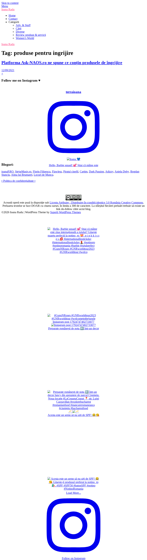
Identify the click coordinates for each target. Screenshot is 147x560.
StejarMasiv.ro (23, 171)
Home (12, 15)
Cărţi (18, 28)
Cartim (83, 171)
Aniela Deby (122, 171)
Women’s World (25, 38)
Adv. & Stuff (23, 25)
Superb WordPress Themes (65, 212)
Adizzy (109, 171)
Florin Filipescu (42, 171)
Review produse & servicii (31, 34)
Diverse (20, 31)
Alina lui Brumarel (21, 174)
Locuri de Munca (43, 174)
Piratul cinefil (70, 171)
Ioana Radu (8, 9)
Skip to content (9, 2)
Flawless (57, 171)
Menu (4, 6)
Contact (13, 18)
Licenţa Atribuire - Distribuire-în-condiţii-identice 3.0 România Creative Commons (96, 202)
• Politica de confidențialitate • (18, 180)
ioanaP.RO (7, 171)
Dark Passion (96, 171)
